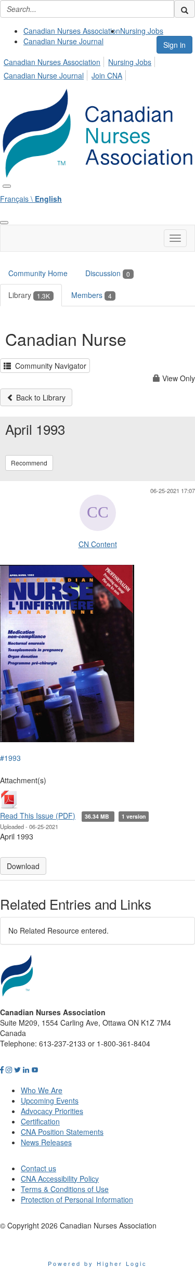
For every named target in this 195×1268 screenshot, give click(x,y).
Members (91, 295)
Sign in (174, 45)
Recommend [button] (29, 462)
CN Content (98, 544)
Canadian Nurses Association (71, 30)
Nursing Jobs (141, 30)
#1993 (10, 758)
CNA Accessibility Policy (60, 1178)
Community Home (38, 273)
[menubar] (97, 67)
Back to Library (40, 397)
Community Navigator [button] (48, 365)
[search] (184, 9)
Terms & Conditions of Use (65, 1189)
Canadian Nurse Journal (63, 41)
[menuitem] (71, 30)
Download (23, 866)
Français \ (31, 198)
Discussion (107, 273)
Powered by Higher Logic (97, 1263)
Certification (40, 1121)
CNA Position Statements (62, 1132)
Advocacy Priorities (52, 1111)
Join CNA (107, 75)
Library (29, 295)
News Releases (46, 1142)
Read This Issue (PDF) (37, 815)
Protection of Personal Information (77, 1199)
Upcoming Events (50, 1100)
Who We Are (41, 1090)
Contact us (38, 1168)
